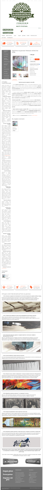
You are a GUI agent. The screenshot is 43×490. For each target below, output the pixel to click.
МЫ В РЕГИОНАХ (9, 40)
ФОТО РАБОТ (35, 0)
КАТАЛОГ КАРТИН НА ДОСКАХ (19, 472)
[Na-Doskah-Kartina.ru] (21, 12)
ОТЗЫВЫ (32, 0)
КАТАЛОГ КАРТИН (9, 35)
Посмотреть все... (4, 268)
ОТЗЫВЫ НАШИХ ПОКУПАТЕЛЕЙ (19, 481)
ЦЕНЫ (7, 0)
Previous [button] (12, 75)
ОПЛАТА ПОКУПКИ (17, 477)
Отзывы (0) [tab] (20, 79)
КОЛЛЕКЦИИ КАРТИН (6, 51)
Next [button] (27, 75)
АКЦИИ (28, 0)
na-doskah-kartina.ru (7, 155)
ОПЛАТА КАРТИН (6, 69)
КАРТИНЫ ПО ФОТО (7, 61)
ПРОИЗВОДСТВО (10, 37)
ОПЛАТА (10, 0)
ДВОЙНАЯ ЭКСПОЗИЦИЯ (6, 59)
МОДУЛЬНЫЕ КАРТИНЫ (6, 64)
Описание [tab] (15, 79)
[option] (14, 75)
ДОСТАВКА (14, 0)
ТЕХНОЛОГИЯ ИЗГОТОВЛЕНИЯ (19, 476)
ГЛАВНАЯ (3, 35)
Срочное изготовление (33, 73)
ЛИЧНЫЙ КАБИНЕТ (18, 482)
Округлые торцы (32, 70)
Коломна (13, 40)
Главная (4, 40)
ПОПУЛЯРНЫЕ (6, 54)
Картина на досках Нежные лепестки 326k (15, 128)
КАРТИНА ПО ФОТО (34, 35)
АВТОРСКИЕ (6, 56)
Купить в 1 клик (33, 61)
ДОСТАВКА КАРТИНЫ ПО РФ (19, 478)
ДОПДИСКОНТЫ (37, 286)
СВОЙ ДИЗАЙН (3, 0)
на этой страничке (34, 115)
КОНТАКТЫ (39, 0)
